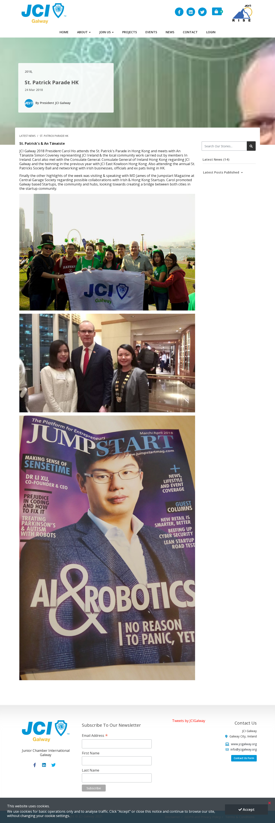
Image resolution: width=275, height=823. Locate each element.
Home (64, 32)
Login (210, 32)
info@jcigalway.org (244, 749)
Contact (190, 32)
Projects (129, 32)
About (83, 32)
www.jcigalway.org (244, 744)
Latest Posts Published (221, 172)
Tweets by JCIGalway (188, 720)
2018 (28, 71)
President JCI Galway (55, 103)
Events (151, 32)
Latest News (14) (216, 159)
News (170, 32)
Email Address (95, 735)
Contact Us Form (244, 758)
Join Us (105, 32)
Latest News (27, 136)
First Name (90, 753)
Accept (248, 809)
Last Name (90, 770)
